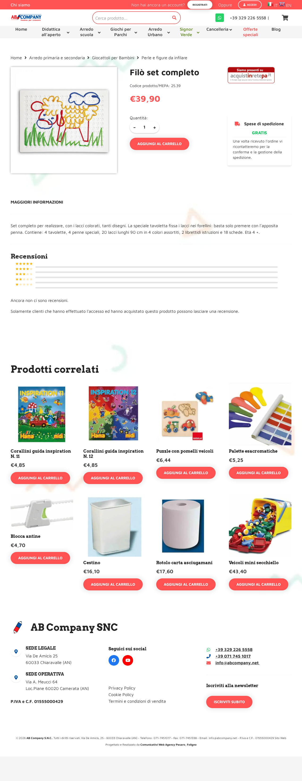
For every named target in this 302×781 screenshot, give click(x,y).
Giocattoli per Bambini (113, 57)
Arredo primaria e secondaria (57, 57)
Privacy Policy (122, 687)
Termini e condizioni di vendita (137, 701)
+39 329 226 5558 (233, 649)
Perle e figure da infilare (164, 57)
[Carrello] (285, 17)
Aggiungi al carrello (159, 144)
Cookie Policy (121, 694)
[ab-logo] (26, 17)
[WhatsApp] (219, 17)
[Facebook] (114, 660)
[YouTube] (127, 660)
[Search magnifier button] (174, 18)
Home (16, 57)
